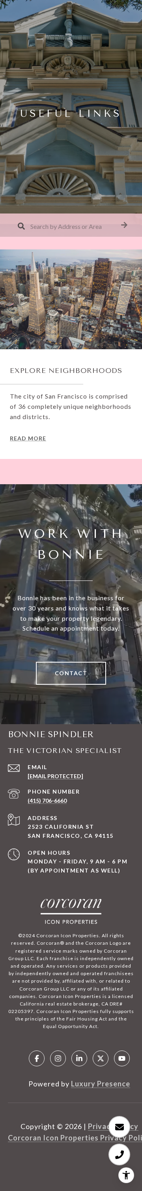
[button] (124, 225)
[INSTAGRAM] (58, 1058)
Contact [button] (71, 673)
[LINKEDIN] (79, 1058)
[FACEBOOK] (37, 1058)
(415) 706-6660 (47, 800)
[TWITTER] (100, 1058)
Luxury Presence (100, 1083)
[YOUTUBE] (122, 1058)
